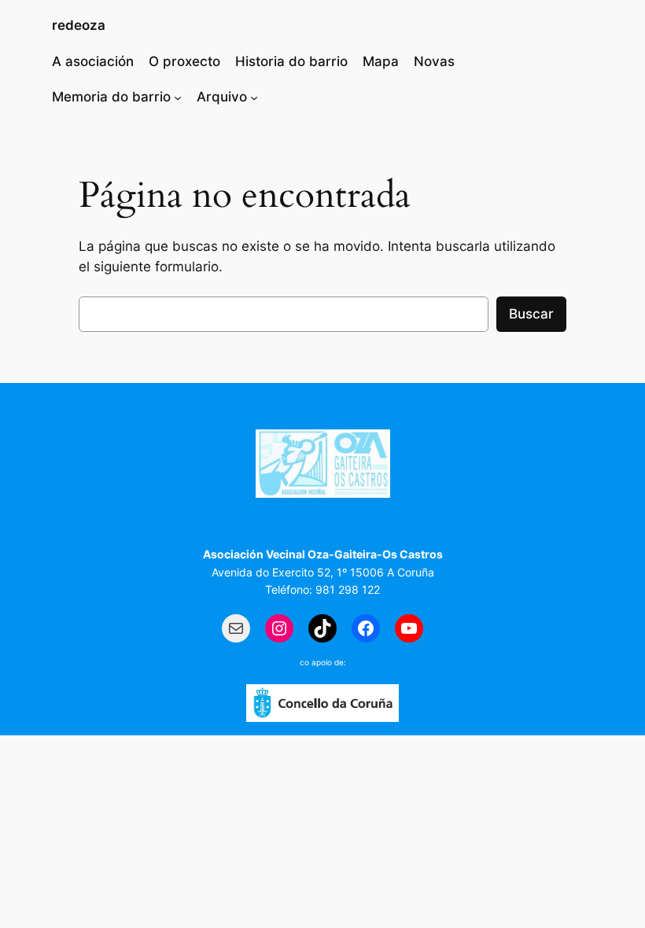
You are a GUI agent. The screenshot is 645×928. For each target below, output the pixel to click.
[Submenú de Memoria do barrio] (178, 97)
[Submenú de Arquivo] (254, 97)
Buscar (531, 314)
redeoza (78, 25)
